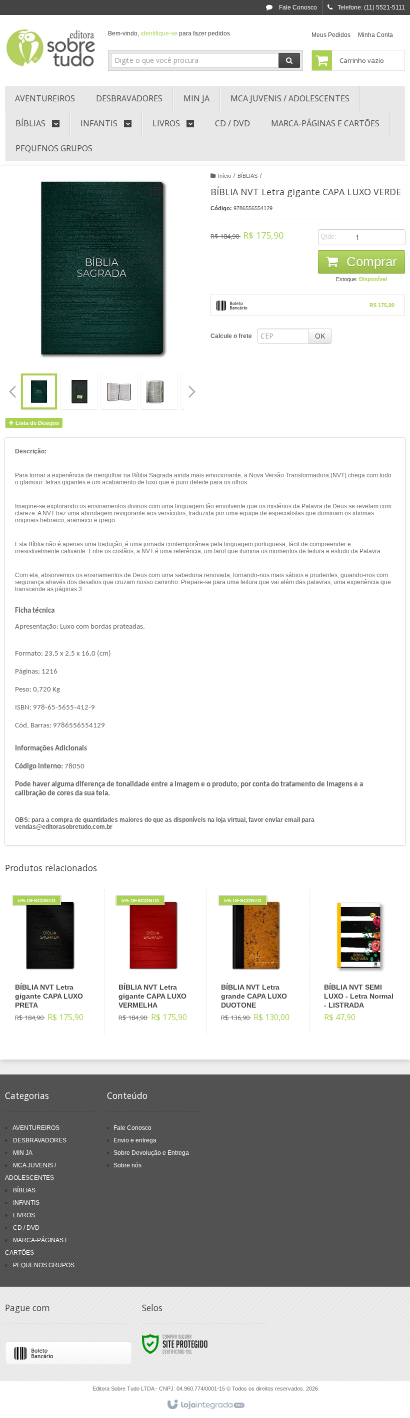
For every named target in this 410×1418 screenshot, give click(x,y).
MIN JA (22, 1152)
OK (320, 336)
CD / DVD (26, 1227)
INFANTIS (26, 1202)
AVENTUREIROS (36, 1127)
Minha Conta (375, 34)
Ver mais (56, 993)
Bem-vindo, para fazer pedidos (169, 33)
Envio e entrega (135, 1140)
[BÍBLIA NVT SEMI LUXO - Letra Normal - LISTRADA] (358, 962)
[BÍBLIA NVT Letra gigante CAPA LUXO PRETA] (50, 962)
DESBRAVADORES (39, 1140)
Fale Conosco (297, 7)
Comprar (370, 261)
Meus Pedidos (331, 34)
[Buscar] (289, 60)
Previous (12, 391)
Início (224, 176)
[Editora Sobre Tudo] (50, 48)
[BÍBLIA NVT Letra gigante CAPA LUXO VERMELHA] (153, 962)
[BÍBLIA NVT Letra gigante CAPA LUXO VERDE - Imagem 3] (119, 391)
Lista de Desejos (36, 423)
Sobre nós (128, 1165)
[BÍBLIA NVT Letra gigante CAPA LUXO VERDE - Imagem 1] (39, 391)
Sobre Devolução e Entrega (151, 1152)
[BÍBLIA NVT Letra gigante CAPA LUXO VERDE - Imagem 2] (79, 391)
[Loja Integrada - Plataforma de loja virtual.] (205, 1405)
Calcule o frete (231, 336)
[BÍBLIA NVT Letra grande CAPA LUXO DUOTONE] (256, 962)
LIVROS (24, 1215)
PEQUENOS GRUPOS (43, 1265)
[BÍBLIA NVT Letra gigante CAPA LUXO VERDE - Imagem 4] (159, 391)
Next (193, 387)
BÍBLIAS (248, 176)
